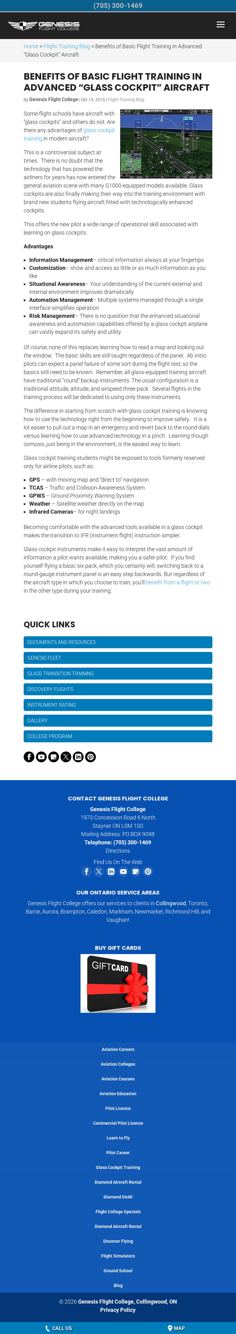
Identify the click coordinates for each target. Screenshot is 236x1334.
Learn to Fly (118, 1137)
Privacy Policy (118, 1310)
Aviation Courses (118, 1078)
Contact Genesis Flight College (118, 798)
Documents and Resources (61, 642)
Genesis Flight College (53, 99)
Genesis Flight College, (127, 1301)
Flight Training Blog (126, 99)
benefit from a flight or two (178, 582)
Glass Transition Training (60, 674)
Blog (118, 1285)
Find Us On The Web (118, 862)
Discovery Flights (50, 689)
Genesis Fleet (44, 658)
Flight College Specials (118, 1211)
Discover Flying (118, 1241)
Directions (118, 850)
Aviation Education (118, 1093)
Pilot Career (118, 1152)
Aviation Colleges (118, 1064)
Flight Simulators (118, 1255)
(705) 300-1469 (132, 842)
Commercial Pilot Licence (118, 1123)
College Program (49, 736)
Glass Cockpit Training (118, 1167)
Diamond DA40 (118, 1196)
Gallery (37, 721)
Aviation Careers (118, 1049)
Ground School (118, 1270)
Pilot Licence (118, 1108)
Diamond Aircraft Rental (118, 1182)
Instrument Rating (51, 705)
